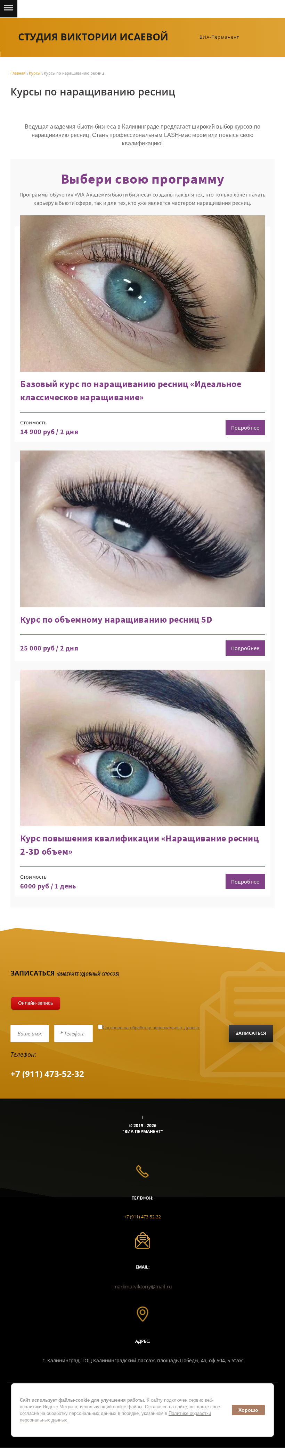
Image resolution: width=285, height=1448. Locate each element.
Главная (17, 73)
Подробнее (245, 427)
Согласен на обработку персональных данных (151, 1027)
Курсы (34, 73)
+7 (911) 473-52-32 (47, 1073)
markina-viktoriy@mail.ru (142, 1286)
